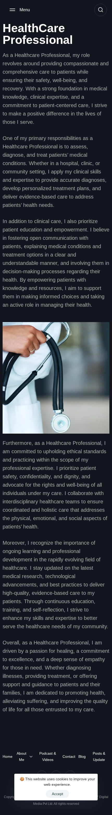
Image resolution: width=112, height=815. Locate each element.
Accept (57, 794)
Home (8, 756)
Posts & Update (99, 756)
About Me (21, 756)
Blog (82, 756)
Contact (69, 756)
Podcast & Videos (47, 756)
